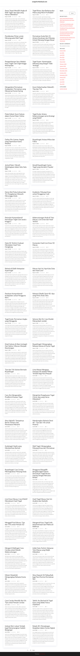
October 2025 (63, 73)
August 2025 (63, 77)
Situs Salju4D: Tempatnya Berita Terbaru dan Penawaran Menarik (14, 422)
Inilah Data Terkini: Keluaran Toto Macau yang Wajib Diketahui (43, 550)
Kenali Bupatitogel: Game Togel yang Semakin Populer (43, 166)
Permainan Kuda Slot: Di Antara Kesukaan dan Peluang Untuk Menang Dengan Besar (44, 38)
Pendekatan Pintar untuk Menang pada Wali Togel (14, 37)
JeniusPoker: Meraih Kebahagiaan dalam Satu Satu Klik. (16, 167)
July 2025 (62, 79)
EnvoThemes (42, 654)
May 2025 (62, 84)
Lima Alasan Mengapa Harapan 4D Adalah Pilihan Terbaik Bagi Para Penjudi (42, 372)
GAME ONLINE (63, 89)
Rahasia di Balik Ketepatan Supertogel (14, 269)
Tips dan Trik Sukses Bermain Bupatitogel (16, 371)
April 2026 (62, 59)
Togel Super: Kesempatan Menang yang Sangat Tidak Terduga (43, 63)
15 (30, 650)
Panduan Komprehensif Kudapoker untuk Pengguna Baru (15, 295)
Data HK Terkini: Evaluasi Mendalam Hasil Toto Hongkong (14, 245)
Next (34, 650)
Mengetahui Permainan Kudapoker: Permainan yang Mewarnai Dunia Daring (15, 89)
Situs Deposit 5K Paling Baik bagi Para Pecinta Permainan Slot (43, 577)
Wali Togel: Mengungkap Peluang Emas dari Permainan (44, 447)
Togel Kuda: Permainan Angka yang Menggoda (16, 320)
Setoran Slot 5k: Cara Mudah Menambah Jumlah (43, 320)
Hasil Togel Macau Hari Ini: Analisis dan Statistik (42, 500)
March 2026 (62, 61)
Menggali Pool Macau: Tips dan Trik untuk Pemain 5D (15, 523)
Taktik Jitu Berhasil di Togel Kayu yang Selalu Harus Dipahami (43, 602)
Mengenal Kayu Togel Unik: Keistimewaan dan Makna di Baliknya (43, 524)
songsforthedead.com (39, 2)
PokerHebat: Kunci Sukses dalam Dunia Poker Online (14, 115)
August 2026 (63, 50)
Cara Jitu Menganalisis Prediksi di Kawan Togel (13, 396)
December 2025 (63, 68)
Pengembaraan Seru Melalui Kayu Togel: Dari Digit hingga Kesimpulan (15, 63)
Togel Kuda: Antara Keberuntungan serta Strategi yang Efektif (43, 116)
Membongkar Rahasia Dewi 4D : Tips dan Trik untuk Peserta (43, 422)
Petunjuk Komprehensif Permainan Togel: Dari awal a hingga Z (15, 219)
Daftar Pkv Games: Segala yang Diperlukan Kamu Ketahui (14, 141)
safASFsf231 (15, 16)
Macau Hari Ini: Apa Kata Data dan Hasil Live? (44, 269)
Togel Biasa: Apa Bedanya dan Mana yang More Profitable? (44, 11)
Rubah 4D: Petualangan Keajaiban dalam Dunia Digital (44, 627)
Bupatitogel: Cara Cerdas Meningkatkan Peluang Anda (15, 471)
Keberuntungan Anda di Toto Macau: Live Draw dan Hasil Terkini (43, 219)
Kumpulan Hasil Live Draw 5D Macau (44, 244)
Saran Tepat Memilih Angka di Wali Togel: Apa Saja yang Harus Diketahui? (16, 12)
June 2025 (62, 81)
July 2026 (62, 53)
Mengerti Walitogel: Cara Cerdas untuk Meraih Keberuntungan (14, 550)
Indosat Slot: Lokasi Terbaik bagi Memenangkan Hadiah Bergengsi (15, 628)
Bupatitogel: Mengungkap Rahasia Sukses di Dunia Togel (44, 345)
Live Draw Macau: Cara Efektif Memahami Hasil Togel (16, 500)
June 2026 (62, 55)
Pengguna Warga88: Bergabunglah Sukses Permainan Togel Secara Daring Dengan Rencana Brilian (42, 473)
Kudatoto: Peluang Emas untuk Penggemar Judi (42, 193)
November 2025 (63, 70)
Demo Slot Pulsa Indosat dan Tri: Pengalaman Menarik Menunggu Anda (15, 194)
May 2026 (62, 57)
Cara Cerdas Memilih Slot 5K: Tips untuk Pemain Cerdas (15, 601)
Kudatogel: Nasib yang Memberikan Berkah (13, 447)
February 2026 (63, 64)
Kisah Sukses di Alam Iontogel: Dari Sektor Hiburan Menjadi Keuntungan (16, 346)
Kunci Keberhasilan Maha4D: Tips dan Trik (43, 88)
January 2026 (63, 66)
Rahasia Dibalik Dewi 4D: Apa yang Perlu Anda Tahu (43, 294)
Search (61, 10)
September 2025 (63, 75)
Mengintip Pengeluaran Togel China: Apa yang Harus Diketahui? (43, 397)
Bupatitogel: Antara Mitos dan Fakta (44, 140)
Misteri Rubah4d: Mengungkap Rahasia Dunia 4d (15, 577)
